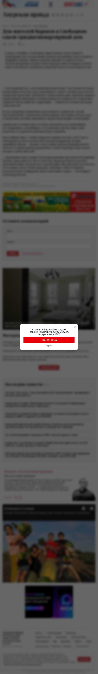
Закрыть (49, 345)
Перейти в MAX (49, 339)
